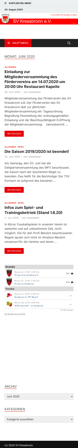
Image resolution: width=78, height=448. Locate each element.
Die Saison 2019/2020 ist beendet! (37, 151)
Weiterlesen (13, 133)
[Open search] (69, 43)
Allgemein (10, 67)
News (21, 147)
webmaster (34, 91)
